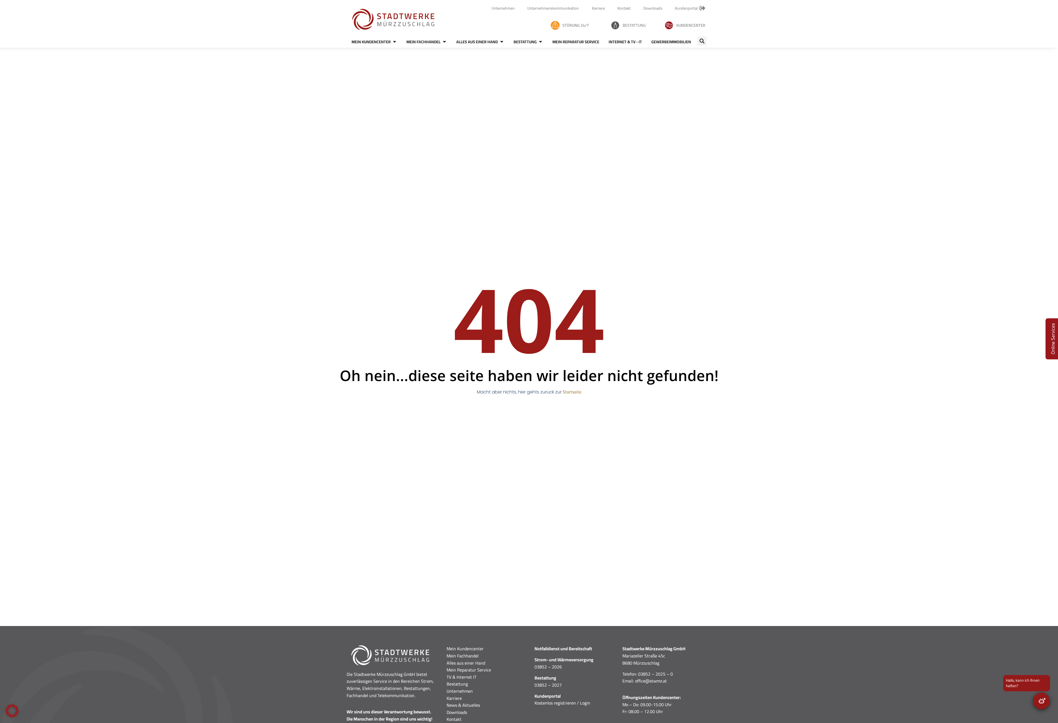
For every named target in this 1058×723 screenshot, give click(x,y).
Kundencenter (690, 25)
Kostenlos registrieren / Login (562, 703)
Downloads (457, 712)
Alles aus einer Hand (466, 663)
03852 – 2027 (548, 685)
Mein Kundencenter (465, 648)
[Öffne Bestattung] (540, 42)
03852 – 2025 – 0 (655, 674)
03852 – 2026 (548, 667)
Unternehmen (460, 691)
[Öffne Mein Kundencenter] (394, 42)
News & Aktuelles (463, 705)
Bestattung (634, 25)
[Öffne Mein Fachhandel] (444, 42)
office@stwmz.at (651, 681)
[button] (701, 41)
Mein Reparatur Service (469, 670)
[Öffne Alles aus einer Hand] (501, 42)
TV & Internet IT (461, 677)
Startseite (572, 392)
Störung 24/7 (575, 25)
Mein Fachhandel (463, 656)
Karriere (454, 698)
